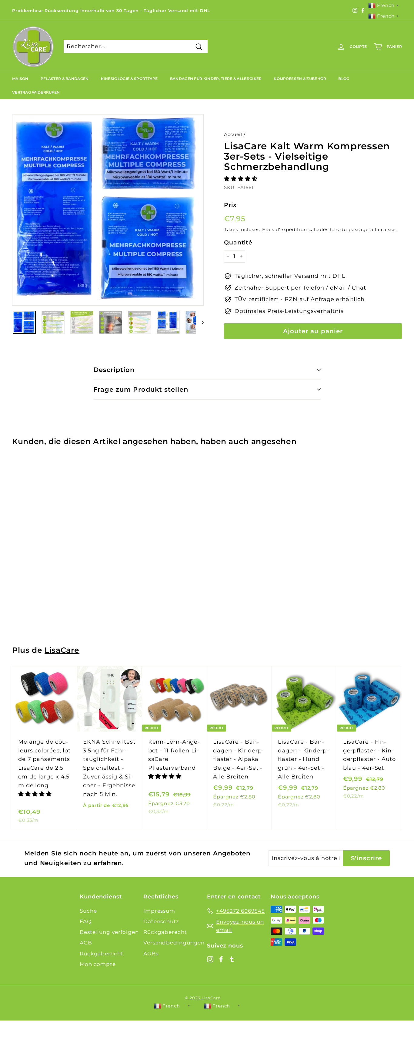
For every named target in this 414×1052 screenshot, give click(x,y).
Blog (343, 78)
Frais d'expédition (284, 229)
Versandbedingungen (174, 943)
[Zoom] (107, 209)
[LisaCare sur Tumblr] (232, 959)
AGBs (151, 954)
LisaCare (62, 650)
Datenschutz (161, 921)
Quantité (238, 242)
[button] (241, 178)
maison (20, 78)
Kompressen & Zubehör (300, 78)
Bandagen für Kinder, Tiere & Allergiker (216, 78)
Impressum (159, 911)
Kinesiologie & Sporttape (129, 78)
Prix (230, 204)
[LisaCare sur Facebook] (221, 959)
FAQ (86, 921)
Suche (88, 911)
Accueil (233, 134)
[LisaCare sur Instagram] (210, 959)
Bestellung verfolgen (109, 932)
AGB (86, 943)
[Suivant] (200, 322)
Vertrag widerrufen (36, 92)
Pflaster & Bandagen (65, 78)
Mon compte (98, 964)
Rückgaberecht (101, 954)
